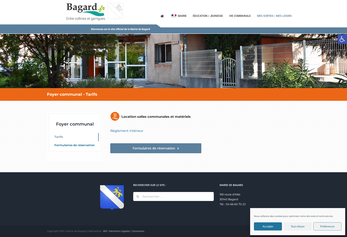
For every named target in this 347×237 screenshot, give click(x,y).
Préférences (327, 226)
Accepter (268, 226)
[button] (342, 39)
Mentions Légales (119, 231)
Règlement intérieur (126, 131)
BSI (105, 231)
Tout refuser (298, 226)
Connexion (138, 231)
